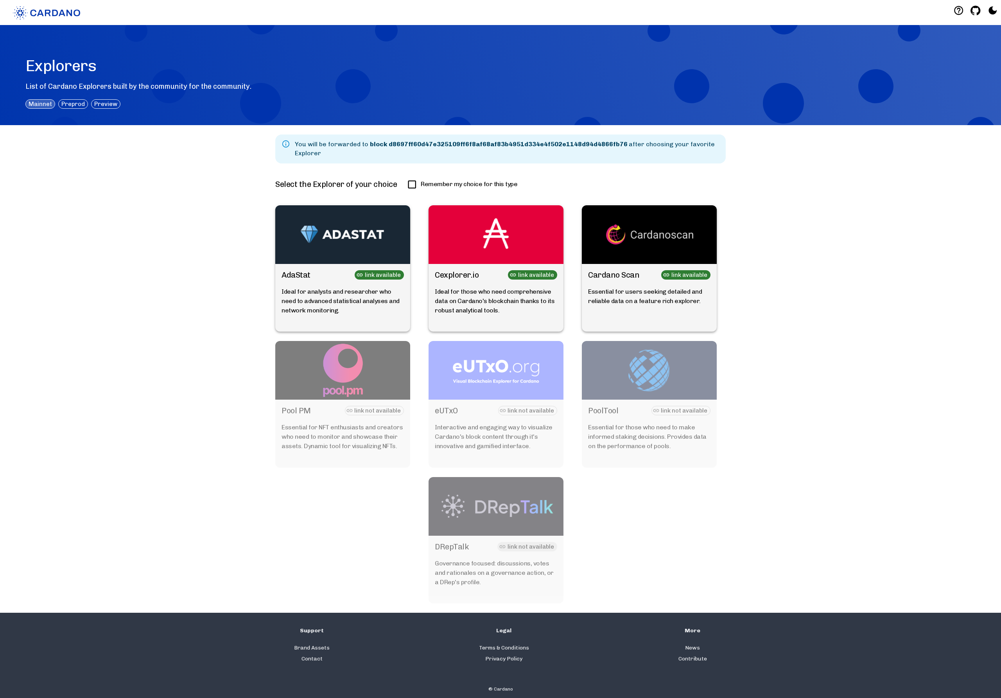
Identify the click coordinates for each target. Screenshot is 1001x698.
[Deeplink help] (958, 10)
